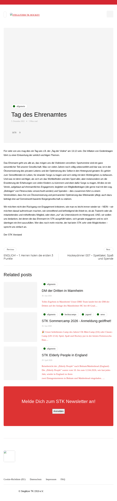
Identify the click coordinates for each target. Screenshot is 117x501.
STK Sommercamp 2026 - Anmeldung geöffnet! (76, 321)
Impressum (51, 479)
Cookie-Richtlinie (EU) (15, 479)
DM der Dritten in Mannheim (62, 291)
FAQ (63, 479)
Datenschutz (36, 479)
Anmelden (58, 411)
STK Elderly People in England (64, 355)
